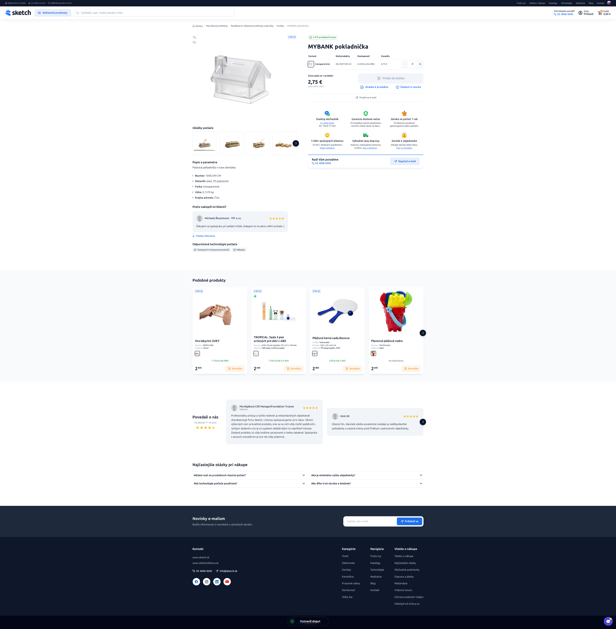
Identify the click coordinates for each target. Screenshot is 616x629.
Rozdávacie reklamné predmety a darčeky (252, 26)
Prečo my (521, 3)
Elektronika (348, 563)
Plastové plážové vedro (387, 341)
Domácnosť (348, 590)
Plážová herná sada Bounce (331, 338)
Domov (199, 26)
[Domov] (18, 13)
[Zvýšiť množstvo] (420, 64)
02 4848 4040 (327, 123)
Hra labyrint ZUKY (207, 341)
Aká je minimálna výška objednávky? (333, 475)
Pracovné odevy (351, 583)
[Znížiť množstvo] (405, 64)
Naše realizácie (327, 148)
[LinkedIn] (217, 582)
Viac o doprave (369, 148)
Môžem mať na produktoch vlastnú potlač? (220, 475)
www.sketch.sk (201, 557)
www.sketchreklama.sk (205, 563)
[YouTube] (227, 582)
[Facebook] (196, 582)
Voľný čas (347, 597)
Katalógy (553, 3)
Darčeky (346, 569)
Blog (591, 3)
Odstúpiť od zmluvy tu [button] (407, 603)
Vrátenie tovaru (403, 590)
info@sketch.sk (228, 571)
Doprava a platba (404, 576)
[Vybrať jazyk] (609, 3)
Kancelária (348, 576)
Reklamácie (400, 583)
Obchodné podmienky (406, 569)
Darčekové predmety (217, 26)
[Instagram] (206, 582)
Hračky (280, 26)
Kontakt (600, 3)
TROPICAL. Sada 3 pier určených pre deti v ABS (270, 339)
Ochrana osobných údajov (409, 597)
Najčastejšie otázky (405, 563)
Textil (345, 556)
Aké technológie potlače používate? (215, 483)
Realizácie (580, 3)
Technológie (566, 3)
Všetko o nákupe (537, 3)
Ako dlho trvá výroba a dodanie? (331, 483)
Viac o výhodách (404, 148)
